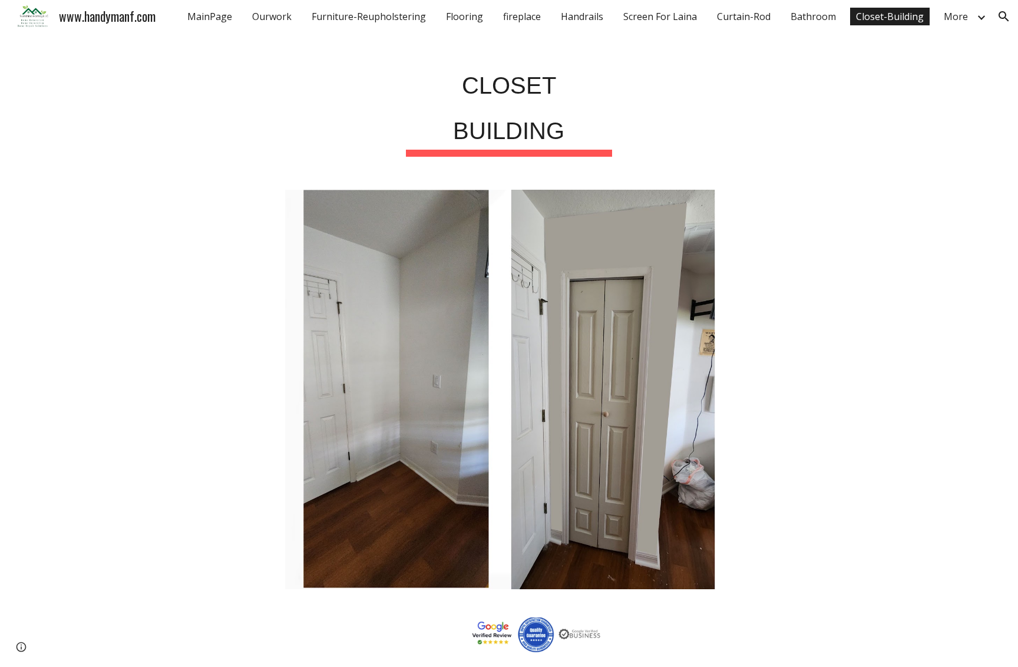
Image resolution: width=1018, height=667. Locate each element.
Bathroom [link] (813, 16)
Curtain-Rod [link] (744, 16)
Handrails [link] (582, 16)
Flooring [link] (464, 16)
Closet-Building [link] (890, 16)
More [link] (956, 16)
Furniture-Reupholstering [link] (369, 16)
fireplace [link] (522, 16)
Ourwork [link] (272, 16)
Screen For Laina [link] (660, 16)
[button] (1004, 16)
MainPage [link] (209, 16)
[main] (508, 105)
